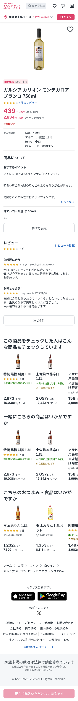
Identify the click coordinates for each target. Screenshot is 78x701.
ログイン (66, 17)
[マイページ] (72, 5)
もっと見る (67, 202)
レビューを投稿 (65, 245)
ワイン (34, 566)
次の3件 (39, 320)
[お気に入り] (54, 5)
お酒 (21, 566)
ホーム (7, 566)
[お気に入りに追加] (70, 29)
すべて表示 (39, 228)
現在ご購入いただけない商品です (39, 693)
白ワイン (49, 566)
